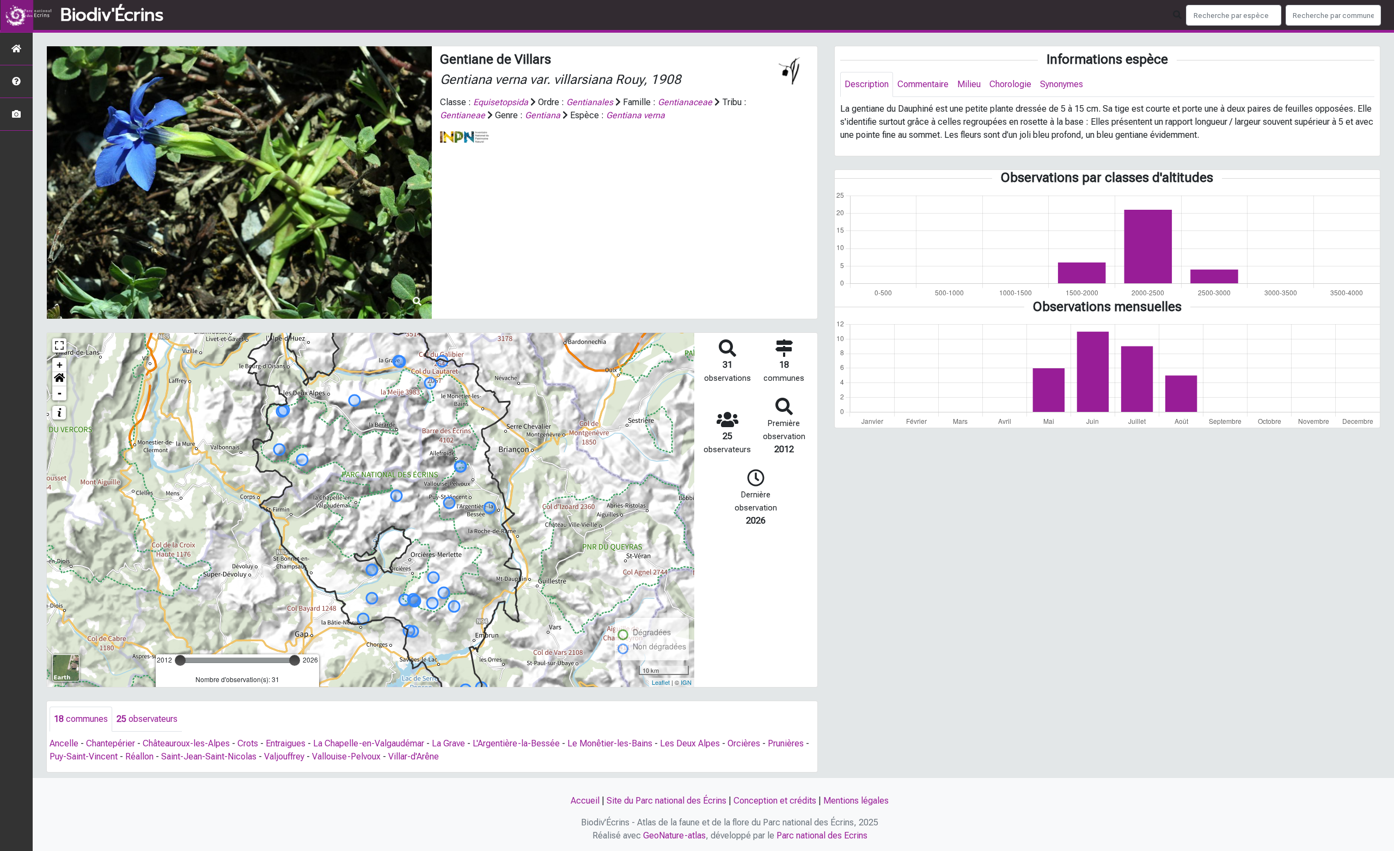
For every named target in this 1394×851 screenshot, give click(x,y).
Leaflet (661, 682)
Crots (247, 743)
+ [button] (60, 364)
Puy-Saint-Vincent (84, 756)
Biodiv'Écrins (111, 15)
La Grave (448, 743)
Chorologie (1010, 84)
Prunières (786, 743)
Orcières (743, 743)
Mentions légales (856, 800)
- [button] (60, 393)
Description (867, 84)
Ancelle (64, 743)
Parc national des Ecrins (822, 835)
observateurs (147, 719)
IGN (686, 682)
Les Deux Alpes (690, 743)
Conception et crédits (774, 800)
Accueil (585, 800)
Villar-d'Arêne (413, 756)
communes (81, 719)
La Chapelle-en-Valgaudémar (368, 743)
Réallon (139, 756)
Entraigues (285, 743)
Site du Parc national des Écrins (666, 800)
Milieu (969, 84)
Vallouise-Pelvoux (346, 756)
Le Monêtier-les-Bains (609, 743)
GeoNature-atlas (674, 835)
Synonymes (1061, 84)
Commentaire (923, 84)
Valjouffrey (284, 756)
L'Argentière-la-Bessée (516, 743)
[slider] (180, 660)
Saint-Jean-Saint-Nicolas (208, 756)
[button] (59, 379)
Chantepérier (110, 743)
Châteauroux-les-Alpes (186, 743)
